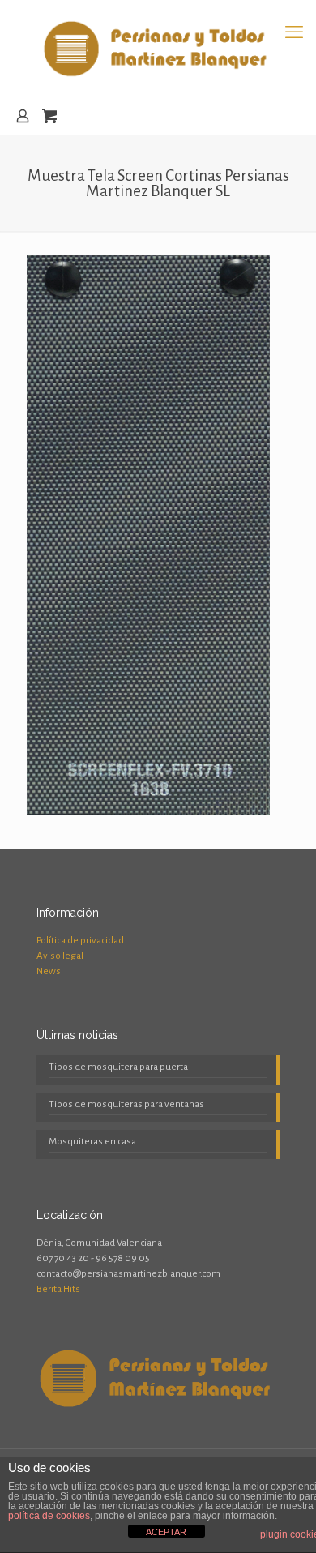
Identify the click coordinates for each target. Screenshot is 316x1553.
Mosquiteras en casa (92, 1141)
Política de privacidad (80, 940)
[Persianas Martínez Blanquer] (158, 48)
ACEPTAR (166, 1532)
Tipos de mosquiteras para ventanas (126, 1104)
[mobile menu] (294, 32)
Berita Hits (58, 1289)
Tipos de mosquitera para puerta (118, 1067)
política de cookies (49, 1515)
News (48, 971)
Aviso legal (59, 956)
